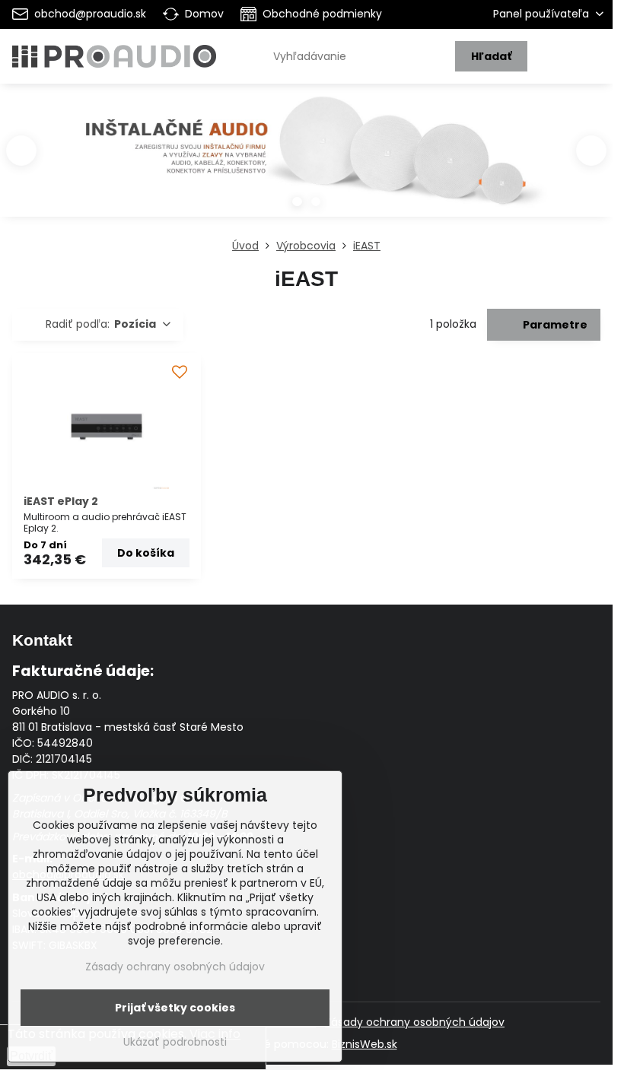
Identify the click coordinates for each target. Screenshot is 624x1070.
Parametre (554, 324)
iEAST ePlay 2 (61, 501)
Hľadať (491, 56)
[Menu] (594, 56)
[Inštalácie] (306, 158)
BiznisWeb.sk (364, 1044)
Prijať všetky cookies (175, 1007)
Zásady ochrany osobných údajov (415, 1022)
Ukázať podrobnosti (175, 1042)
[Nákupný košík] (558, 56)
